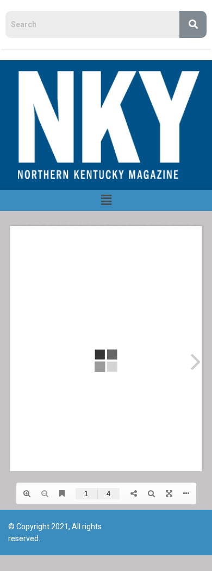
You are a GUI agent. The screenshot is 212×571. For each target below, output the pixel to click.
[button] (106, 200)
